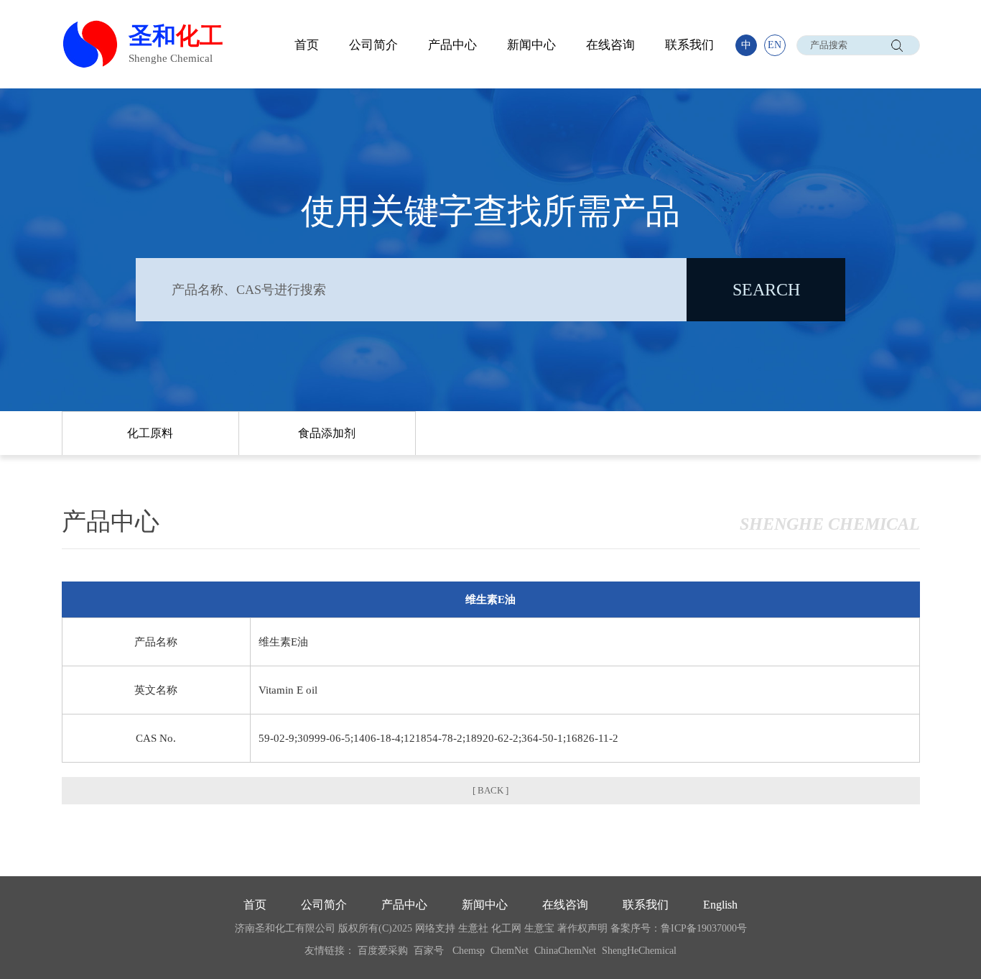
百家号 (429, 950)
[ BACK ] (490, 790)
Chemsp (468, 950)
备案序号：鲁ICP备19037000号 (678, 928)
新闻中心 (531, 45)
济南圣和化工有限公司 (285, 928)
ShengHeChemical (639, 950)
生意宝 (539, 928)
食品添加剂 (326, 433)
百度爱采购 (383, 950)
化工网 (506, 928)
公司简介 (373, 45)
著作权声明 (582, 928)
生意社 (473, 928)
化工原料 (150, 433)
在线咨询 (610, 45)
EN (774, 45)
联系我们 (689, 45)
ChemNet (509, 950)
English (720, 904)
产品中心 (452, 45)
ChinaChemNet (565, 950)
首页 (306, 45)
